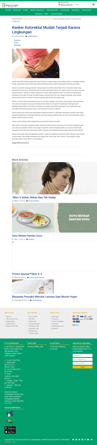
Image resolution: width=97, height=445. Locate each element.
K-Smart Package (34, 323)
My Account (32, 321)
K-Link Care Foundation (57, 347)
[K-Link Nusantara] (9, 5)
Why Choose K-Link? (12, 319)
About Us (9, 316)
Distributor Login (34, 328)
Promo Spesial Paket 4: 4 (27, 273)
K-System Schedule (57, 321)
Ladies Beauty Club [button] (52, 10)
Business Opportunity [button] (37, 10)
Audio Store (55, 316)
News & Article (34, 19)
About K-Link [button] (17, 10)
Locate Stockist (33, 333)
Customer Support (56, 14)
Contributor (55, 323)
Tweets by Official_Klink (35, 347)
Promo (31, 277)
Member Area (33, 331)
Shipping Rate (10, 321)
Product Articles (34, 201)
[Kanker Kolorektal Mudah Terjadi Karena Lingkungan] (35, 63)
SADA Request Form (58, 326)
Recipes (31, 239)
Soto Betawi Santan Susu (27, 235)
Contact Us (55, 319)
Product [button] (25, 10)
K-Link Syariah (64, 10)
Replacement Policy (12, 326)
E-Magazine (38, 14)
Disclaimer (55, 328)
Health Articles (46, 19)
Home (9, 10)
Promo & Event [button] (86, 10)
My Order (31, 319)
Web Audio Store (34, 326)
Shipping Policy (10, 323)
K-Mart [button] (46, 14)
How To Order (33, 316)
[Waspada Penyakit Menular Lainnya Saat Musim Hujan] (33, 286)
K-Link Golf (53, 349)
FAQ (14, 442)
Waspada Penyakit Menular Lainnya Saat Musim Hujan (44, 296)
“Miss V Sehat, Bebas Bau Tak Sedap (34, 197)
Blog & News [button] (75, 10)
